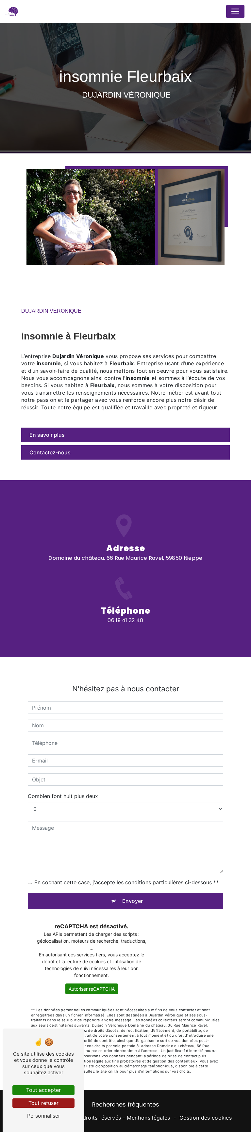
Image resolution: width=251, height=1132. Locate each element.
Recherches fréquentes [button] (125, 1104)
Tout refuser (43, 1103)
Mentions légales (148, 1117)
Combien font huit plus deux (63, 796)
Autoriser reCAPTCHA (92, 989)
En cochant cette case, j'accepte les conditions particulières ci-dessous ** (126, 882)
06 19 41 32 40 (125, 620)
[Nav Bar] (235, 11)
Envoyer (132, 901)
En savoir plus (47, 435)
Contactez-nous (50, 452)
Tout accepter (43, 1090)
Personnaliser (43, 1115)
